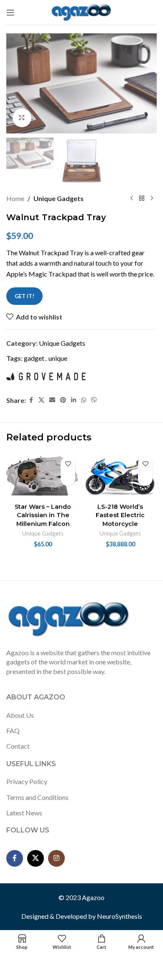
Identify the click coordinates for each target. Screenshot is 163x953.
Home (15, 198)
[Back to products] (142, 199)
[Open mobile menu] (10, 12)
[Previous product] (132, 199)
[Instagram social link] (56, 858)
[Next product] (152, 199)
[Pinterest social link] (63, 400)
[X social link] (41, 400)
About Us (20, 715)
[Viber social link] (94, 400)
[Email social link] (52, 400)
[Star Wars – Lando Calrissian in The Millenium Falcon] (42, 476)
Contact (18, 746)
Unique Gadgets (58, 198)
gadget (34, 358)
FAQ (13, 730)
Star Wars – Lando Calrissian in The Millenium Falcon (43, 515)
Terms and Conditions (37, 797)
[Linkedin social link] (74, 400)
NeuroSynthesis (119, 916)
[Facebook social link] (31, 400)
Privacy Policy (26, 781)
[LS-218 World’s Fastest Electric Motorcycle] (120, 476)
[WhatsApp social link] (84, 400)
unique (57, 358)
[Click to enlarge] (22, 117)
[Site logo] (82, 11)
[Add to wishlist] (68, 464)
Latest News (24, 813)
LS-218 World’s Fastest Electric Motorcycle (120, 515)
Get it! (24, 296)
